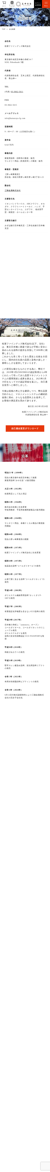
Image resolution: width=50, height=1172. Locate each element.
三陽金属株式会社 (13, 190)
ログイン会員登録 (38, 4)
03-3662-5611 (17, 92)
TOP (3, 29)
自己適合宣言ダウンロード (25, 428)
